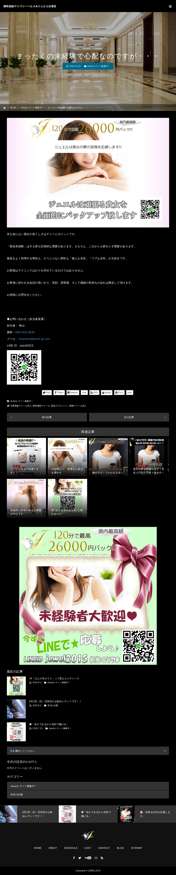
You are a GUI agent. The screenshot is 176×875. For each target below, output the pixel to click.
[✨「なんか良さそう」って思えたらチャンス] (16, 685)
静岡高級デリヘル (41, 406)
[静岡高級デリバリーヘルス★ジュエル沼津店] (88, 835)
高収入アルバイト (59, 406)
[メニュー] (170, 6)
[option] (29, 814)
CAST (87, 848)
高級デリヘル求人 (77, 406)
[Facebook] (74, 857)
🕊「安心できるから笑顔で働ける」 (49, 724)
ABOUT (52, 848)
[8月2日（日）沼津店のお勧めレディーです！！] (16, 708)
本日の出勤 (52, 705)
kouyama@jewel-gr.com (34, 338)
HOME (38, 848)
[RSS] (102, 857)
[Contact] (96, 857)
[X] (80, 857)
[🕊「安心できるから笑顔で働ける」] (16, 731)
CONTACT (104, 848)
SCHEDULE (71, 848)
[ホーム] (4, 107)
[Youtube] (88, 857)
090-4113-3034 (25, 332)
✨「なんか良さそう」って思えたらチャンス (54, 678)
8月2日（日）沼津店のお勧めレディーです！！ (55, 701)
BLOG (120, 848)
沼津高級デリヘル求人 (21, 406)
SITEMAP (136, 848)
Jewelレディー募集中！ (98, 66)
